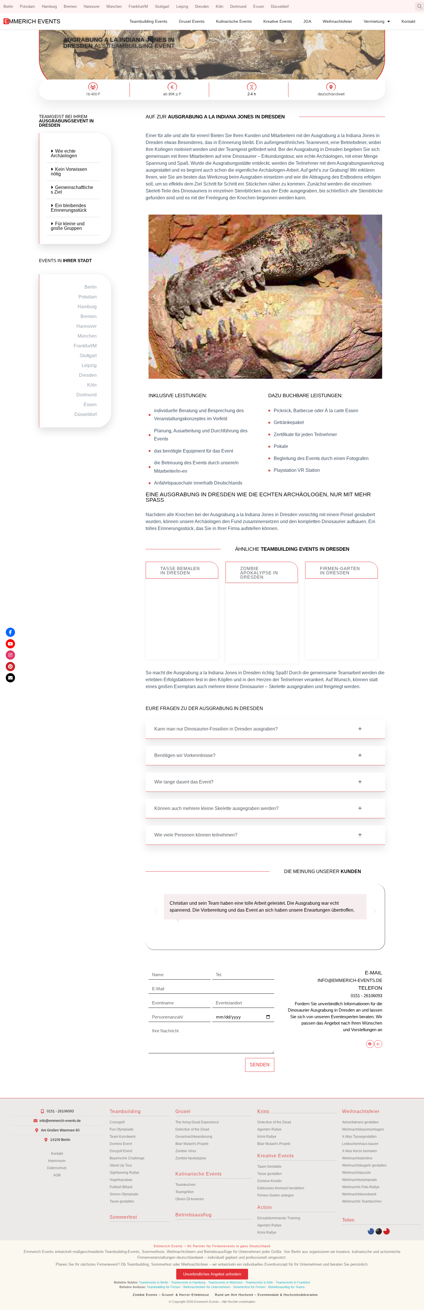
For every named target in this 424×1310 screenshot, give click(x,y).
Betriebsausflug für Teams (286, 1287)
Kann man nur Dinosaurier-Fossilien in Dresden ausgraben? (216, 728)
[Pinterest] (10, 666)
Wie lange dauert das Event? (183, 781)
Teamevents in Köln (259, 1282)
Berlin (8, 6)
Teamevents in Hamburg (188, 1282)
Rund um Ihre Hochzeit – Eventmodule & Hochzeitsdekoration (266, 1294)
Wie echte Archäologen (64, 153)
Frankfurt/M (138, 6)
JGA (307, 21)
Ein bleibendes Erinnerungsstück (69, 208)
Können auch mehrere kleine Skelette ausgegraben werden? (216, 808)
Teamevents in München (225, 1282)
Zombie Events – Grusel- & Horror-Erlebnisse (171, 1294)
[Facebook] (10, 632)
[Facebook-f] (371, 1231)
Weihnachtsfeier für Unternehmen (206, 1287)
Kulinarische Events (234, 21)
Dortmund (238, 6)
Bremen (70, 6)
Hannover (92, 6)
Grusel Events (192, 21)
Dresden (202, 6)
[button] (419, 6)
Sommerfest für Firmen (249, 1287)
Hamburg (49, 6)
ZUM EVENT (181, 638)
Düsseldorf (280, 6)
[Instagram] (379, 1231)
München (114, 6)
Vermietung (374, 21)
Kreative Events (277, 21)
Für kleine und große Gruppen (68, 226)
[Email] (10, 677)
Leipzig (182, 6)
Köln (219, 6)
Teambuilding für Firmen (163, 1287)
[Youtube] (386, 1231)
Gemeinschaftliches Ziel (72, 189)
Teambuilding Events (148, 21)
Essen (258, 6)
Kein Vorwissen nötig (69, 171)
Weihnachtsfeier (337, 21)
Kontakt (408, 21)
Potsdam (27, 6)
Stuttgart (162, 6)
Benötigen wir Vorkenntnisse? (184, 755)
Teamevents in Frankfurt (293, 1282)
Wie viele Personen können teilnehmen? (195, 834)
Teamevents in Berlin (153, 1282)
